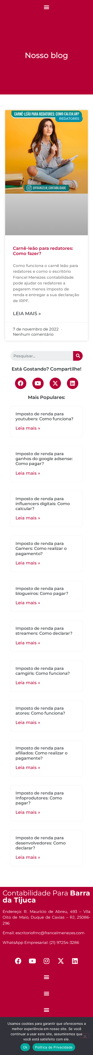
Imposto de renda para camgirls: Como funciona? (43, 671)
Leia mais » (27, 313)
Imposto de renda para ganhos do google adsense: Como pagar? (44, 458)
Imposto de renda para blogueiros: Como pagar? (42, 591)
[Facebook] (20, 383)
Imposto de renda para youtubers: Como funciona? (44, 416)
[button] (46, 7)
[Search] (78, 356)
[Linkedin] (72, 383)
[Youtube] (38, 383)
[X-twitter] (55, 383)
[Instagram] (46, 961)
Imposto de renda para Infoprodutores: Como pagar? (40, 798)
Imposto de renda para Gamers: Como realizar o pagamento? (41, 548)
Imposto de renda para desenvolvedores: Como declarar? (41, 842)
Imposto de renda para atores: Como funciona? (40, 711)
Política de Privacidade (54, 1047)
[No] (84, 1035)
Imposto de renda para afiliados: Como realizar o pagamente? (41, 753)
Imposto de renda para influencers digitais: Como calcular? (43, 503)
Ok (25, 1047)
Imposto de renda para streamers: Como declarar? (44, 631)
